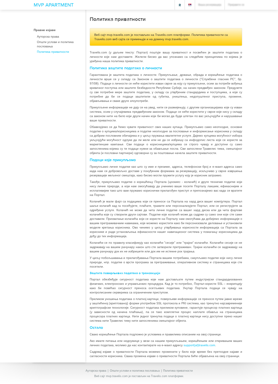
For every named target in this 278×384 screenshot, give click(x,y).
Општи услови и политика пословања (135, 370)
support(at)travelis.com (199, 345)
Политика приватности (178, 370)
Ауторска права (96, 370)
